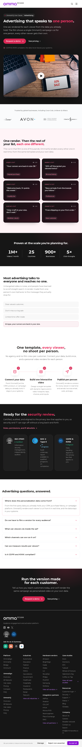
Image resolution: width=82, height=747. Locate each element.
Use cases (7, 683)
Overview (6, 677)
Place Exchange (49, 717)
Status (64, 701)
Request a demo (13, 41)
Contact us (66, 725)
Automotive (27, 659)
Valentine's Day (68, 674)
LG (44, 671)
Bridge (5, 665)
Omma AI (7, 668)
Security (65, 695)
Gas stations (27, 674)
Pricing (6, 686)
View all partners (49, 723)
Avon (64, 659)
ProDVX (46, 680)
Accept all (73, 743)
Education (27, 662)
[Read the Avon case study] (18, 119)
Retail (25, 692)
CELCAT (46, 705)
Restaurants (27, 689)
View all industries (30, 698)
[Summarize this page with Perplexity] (16, 646)
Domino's (66, 662)
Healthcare (27, 680)
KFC (63, 665)
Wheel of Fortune (69, 671)
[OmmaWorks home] (13, 4)
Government (28, 677)
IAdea (45, 668)
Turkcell (65, 668)
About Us (65, 716)
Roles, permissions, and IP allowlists (19, 428)
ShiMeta (46, 686)
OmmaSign (7, 659)
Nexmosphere (48, 714)
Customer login (68, 692)
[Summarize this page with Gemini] (21, 646)
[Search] (72, 4)
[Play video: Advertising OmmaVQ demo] (41, 76)
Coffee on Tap (67, 677)
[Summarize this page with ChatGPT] (5, 646)
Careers (65, 719)
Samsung (46, 683)
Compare (6, 689)
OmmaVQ (7, 662)
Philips (45, 677)
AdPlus (45, 698)
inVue (45, 708)
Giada (45, 665)
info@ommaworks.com (70, 732)
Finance (26, 668)
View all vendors (49, 689)
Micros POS (47, 711)
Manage (40, 743)
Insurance (26, 686)
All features (7, 680)
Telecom (26, 695)
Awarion (46, 701)
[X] (12, 627)
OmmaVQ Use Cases (14, 15)
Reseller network (68, 722)
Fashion (26, 665)
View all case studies (67, 681)
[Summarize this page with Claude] (11, 646)
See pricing (34, 41)
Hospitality (27, 683)
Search (64, 728)
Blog (64, 704)
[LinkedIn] (4, 627)
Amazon (46, 659)
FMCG (25, 671)
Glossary (65, 707)
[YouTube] (8, 627)
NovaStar (46, 674)
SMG (44, 720)
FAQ (5, 692)
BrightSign (47, 662)
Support (65, 698)
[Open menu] (76, 4)
